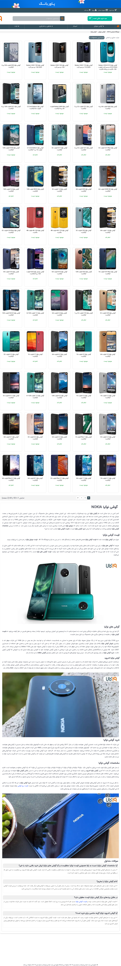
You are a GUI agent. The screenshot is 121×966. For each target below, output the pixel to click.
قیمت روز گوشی (23, 786)
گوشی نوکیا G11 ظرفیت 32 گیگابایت (59, 149)
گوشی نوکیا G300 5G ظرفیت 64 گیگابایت (107, 190)
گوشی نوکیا (93, 32)
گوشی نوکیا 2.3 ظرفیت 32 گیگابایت (11, 355)
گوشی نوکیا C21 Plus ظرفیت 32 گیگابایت (107, 149)
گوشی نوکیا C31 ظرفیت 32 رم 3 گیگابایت (83, 107)
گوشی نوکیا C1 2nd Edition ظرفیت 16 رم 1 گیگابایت (35, 149)
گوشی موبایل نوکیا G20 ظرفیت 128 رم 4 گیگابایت (35, 273)
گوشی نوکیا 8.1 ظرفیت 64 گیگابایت (35, 479)
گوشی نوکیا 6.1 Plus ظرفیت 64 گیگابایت (11, 479)
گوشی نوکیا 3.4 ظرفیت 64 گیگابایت (59, 314)
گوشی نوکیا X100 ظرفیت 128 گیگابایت (10, 149)
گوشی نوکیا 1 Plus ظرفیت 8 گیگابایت (84, 438)
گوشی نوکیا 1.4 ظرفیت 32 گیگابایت (59, 190)
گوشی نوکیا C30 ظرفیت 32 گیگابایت (83, 231)
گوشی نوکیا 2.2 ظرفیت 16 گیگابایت (107, 396)
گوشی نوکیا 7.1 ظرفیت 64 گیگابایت (83, 479)
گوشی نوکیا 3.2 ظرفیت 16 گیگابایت (83, 396)
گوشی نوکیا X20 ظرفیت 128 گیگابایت (84, 273)
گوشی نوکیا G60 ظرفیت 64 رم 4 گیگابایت (108, 107)
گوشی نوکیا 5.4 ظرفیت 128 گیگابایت (11, 190)
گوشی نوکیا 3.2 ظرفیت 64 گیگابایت (59, 438)
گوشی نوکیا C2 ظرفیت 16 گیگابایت (83, 355)
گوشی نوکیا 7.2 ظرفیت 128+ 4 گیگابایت (35, 396)
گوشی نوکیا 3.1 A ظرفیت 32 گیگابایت (11, 396)
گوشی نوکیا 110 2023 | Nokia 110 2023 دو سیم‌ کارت (83, 66)
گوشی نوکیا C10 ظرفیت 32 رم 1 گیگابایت (83, 314)
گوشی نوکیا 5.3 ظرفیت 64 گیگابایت (107, 355)
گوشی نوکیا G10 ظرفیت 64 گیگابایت (11, 273)
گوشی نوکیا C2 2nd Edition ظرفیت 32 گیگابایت (35, 107)
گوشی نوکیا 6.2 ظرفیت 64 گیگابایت (59, 355)
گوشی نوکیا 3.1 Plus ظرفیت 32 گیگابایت (59, 479)
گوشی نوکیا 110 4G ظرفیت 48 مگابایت (59, 231)
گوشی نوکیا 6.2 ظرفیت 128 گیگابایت (59, 396)
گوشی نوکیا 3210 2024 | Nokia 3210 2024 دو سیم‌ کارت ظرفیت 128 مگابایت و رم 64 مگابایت (107, 67)
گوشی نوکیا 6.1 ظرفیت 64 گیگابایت (11, 438)
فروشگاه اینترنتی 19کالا (113, 32)
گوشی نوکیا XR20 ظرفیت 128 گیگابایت (35, 190)
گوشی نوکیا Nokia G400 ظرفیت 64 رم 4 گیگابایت (59, 107)
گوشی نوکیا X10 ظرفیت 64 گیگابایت (59, 273)
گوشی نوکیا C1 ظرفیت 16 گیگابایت (35, 355)
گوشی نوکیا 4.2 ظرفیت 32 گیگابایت (35, 438)
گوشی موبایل (101, 32)
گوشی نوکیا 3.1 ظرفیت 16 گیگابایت (107, 479)
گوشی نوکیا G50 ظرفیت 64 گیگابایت (83, 190)
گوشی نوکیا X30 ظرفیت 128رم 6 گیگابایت (11, 66)
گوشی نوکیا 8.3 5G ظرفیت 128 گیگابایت (11, 314)
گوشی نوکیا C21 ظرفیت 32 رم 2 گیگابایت (83, 149)
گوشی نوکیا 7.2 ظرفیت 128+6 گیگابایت (35, 314)
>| (78, 498)
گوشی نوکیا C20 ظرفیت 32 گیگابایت (107, 314)
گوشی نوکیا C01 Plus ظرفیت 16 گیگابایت (107, 273)
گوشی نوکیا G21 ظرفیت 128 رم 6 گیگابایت (11, 107)
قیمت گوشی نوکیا (81, 901)
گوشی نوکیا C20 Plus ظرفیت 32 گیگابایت (11, 231)
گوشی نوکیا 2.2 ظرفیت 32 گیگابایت (107, 438)
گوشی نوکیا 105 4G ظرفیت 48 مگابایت (35, 231)
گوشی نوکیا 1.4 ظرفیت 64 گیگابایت (107, 231)
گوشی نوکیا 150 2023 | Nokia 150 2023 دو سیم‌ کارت (35, 66)
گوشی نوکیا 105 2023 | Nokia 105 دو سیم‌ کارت (59, 66)
